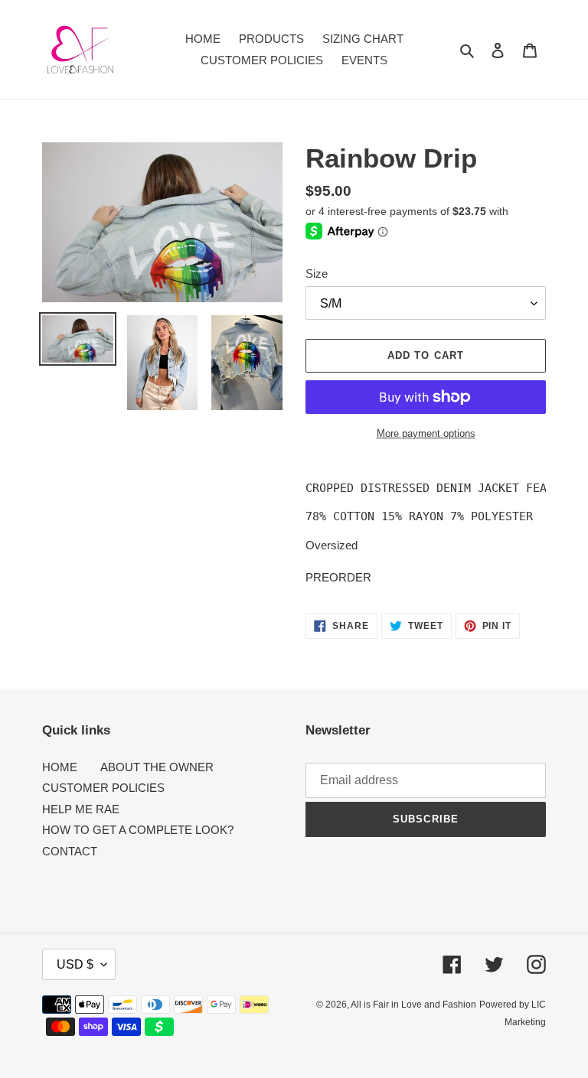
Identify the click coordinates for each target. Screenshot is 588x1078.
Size (316, 273)
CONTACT (69, 851)
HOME (59, 766)
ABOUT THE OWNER (157, 766)
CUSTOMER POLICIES (103, 787)
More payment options (426, 433)
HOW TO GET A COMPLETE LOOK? (138, 829)
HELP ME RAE (80, 809)
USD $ (75, 964)
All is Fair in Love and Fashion (413, 1004)
